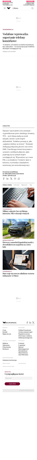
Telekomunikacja (8, 29)
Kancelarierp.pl (22, 351)
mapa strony (6, 363)
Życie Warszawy (23, 354)
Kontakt (5, 332)
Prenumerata (7, 347)
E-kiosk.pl (21, 343)
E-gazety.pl (21, 345)
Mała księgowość (23, 349)
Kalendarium (22, 363)
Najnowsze (24, 185)
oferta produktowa (8, 366)
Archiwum (6, 349)
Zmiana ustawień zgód (25, 332)
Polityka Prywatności (24, 330)
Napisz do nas (7, 334)
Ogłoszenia (6, 345)
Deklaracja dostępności (25, 338)
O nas (4, 330)
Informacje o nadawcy (25, 336)
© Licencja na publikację (10, 172)
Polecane (16, 185)
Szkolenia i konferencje (10, 360)
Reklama (5, 343)
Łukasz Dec (6, 126)
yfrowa (15, 8)
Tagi (31, 185)
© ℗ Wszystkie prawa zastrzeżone (13, 173)
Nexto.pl (20, 347)
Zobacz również (7, 185)
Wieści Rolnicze (23, 353)
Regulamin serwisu (24, 334)
